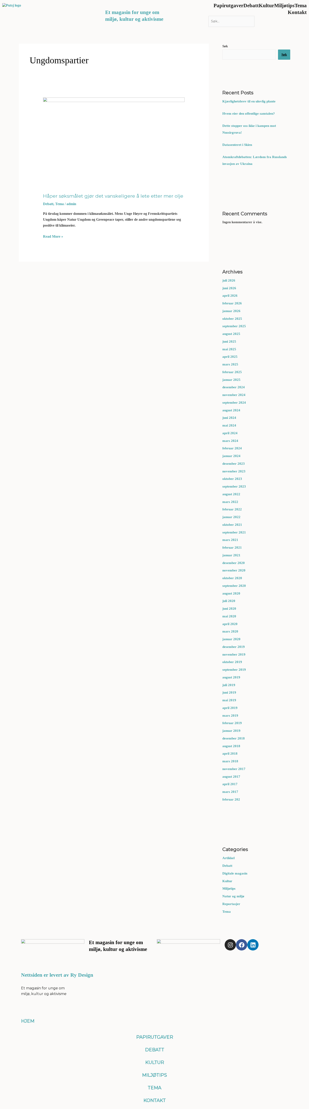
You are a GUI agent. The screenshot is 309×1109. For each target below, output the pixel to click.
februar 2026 (232, 303)
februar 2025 (232, 372)
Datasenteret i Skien (237, 145)
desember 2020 (233, 563)
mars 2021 (230, 540)
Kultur (227, 881)
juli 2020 (228, 601)
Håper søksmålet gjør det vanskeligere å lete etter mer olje (113, 196)
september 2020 (234, 586)
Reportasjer (231, 904)
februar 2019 (232, 723)
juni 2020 (229, 608)
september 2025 (234, 326)
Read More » (53, 236)
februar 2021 (232, 547)
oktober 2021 (232, 524)
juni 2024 (229, 417)
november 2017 (233, 769)
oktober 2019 (232, 662)
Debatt (48, 204)
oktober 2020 (232, 578)
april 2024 (230, 433)
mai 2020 (229, 616)
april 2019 (230, 708)
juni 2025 (229, 341)
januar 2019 (231, 730)
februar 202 (231, 799)
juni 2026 (229, 288)
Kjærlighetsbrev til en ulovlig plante (249, 101)
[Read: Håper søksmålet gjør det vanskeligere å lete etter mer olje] (114, 141)
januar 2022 (231, 517)
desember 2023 (233, 463)
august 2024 (231, 410)
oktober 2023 (232, 479)
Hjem (27, 1021)
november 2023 (233, 471)
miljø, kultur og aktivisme (134, 19)
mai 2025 (229, 349)
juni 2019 (229, 692)
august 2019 (231, 677)
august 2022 (231, 494)
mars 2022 (230, 502)
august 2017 (231, 776)
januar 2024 (231, 456)
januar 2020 (231, 639)
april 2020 (230, 624)
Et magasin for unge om (132, 12)
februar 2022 (232, 509)
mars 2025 (230, 364)
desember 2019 (233, 647)
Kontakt (297, 12)
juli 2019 (228, 685)
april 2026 (230, 295)
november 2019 (233, 654)
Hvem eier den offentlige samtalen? (249, 113)
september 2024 (234, 402)
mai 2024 (229, 425)
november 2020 (233, 570)
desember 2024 (233, 387)
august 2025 (231, 334)
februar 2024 (232, 448)
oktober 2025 (232, 318)
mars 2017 (230, 792)
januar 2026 (231, 311)
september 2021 (234, 532)
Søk (225, 46)
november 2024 (233, 395)
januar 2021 (231, 555)
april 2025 (230, 356)
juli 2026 (228, 280)
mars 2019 (230, 715)
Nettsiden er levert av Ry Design (57, 975)
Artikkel (228, 858)
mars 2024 (230, 441)
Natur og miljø (233, 896)
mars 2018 (230, 761)
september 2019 (234, 669)
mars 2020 (230, 631)
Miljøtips (228, 888)
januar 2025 (231, 380)
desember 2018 (233, 738)
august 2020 (231, 593)
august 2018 (231, 746)
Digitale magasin (234, 873)
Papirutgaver (154, 1037)
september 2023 (234, 486)
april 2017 (230, 784)
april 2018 (230, 753)
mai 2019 (229, 700)
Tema (59, 204)
